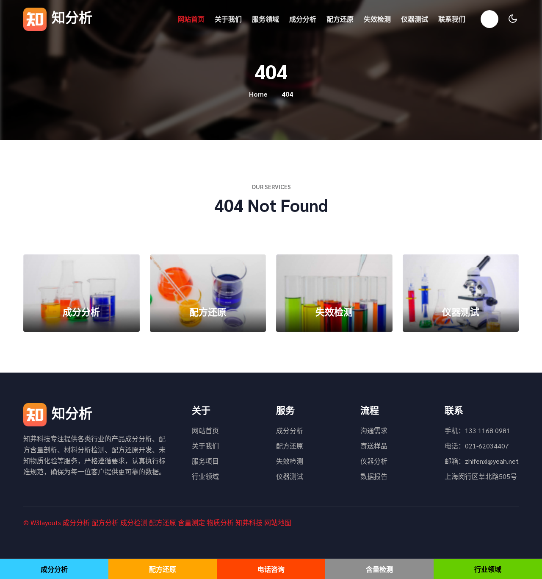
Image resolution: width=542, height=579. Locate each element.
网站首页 (191, 18)
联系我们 (451, 18)
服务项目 (205, 461)
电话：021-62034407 (477, 445)
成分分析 (302, 18)
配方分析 (105, 522)
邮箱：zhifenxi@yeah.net (482, 461)
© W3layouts (42, 522)
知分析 (70, 16)
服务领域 (265, 18)
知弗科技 (249, 522)
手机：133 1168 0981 (477, 430)
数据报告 (373, 476)
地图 (284, 522)
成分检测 (133, 522)
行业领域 (205, 476)
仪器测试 (414, 18)
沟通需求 (373, 430)
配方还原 (340, 18)
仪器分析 (373, 461)
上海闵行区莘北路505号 (481, 476)
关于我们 (228, 18)
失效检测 (377, 18)
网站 (271, 522)
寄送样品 (373, 445)
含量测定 (191, 522)
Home (258, 93)
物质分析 (220, 522)
